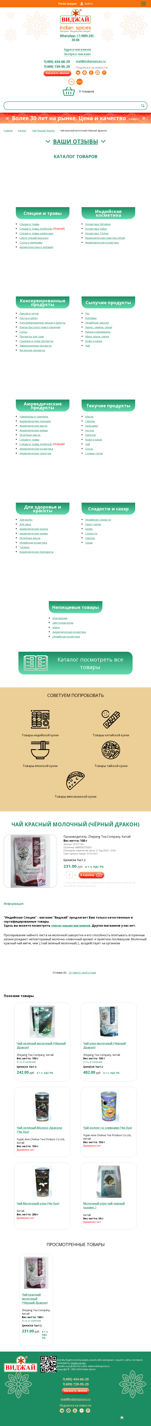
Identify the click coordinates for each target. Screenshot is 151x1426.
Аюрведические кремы (34, 430)
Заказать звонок (57, 73)
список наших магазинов (70, 926)
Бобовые (91, 318)
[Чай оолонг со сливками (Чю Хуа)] (108, 1106)
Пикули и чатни (29, 313)
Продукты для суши (32, 336)
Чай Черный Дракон (43, 130)
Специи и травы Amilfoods (36, 228)
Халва (89, 529)
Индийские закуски (97, 322)
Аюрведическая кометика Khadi (105, 238)
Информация (13, 904)
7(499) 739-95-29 (57, 66)
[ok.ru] (91, 72)
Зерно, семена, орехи (98, 327)
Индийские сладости (98, 519)
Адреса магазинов (77, 49)
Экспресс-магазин (77, 54)
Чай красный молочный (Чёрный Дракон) (35, 1299)
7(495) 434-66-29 (57, 61)
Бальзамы (91, 425)
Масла (89, 416)
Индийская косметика (33, 542)
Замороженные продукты (36, 345)
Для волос (26, 519)
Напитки (90, 435)
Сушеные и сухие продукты (36, 341)
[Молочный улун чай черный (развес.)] (108, 1182)
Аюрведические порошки (35, 421)
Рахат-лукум (93, 524)
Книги (56, 627)
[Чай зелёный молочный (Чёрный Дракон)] (42, 1021)
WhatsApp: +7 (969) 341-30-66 (77, 38)
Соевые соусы (94, 453)
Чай (87, 345)
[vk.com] (78, 72)
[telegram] (84, 72)
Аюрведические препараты (36, 552)
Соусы (23, 332)
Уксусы (89, 430)
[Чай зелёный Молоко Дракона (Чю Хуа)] (42, 1106)
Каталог (22, 130)
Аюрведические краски (34, 529)
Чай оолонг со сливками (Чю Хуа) (107, 1128)
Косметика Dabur (96, 228)
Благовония (59, 618)
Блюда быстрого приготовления (40, 327)
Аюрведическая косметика (102, 242)
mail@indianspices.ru (91, 61)
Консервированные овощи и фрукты (42, 322)
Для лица (25, 524)
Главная (8, 130)
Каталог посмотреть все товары (90, 663)
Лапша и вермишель (97, 332)
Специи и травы (29, 224)
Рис (87, 313)
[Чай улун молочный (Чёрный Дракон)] (108, 1021)
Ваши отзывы (75, 141)
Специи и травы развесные (36, 233)
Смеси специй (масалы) (34, 238)
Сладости (91, 533)
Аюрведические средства (35, 453)
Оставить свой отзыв (82, 972)
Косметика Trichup (96, 233)
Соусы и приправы (31, 242)
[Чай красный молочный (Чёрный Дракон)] (36, 1273)
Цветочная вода (62, 623)
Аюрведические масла (33, 425)
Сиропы (90, 421)
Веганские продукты (32, 350)
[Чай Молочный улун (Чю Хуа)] (42, 1182)
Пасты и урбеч (29, 318)
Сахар (89, 542)
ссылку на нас (78, 1363)
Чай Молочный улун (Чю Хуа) (38, 1203)
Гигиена (24, 547)
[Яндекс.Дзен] (97, 72)
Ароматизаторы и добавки (36, 247)
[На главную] (75, 23)
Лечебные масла (30, 435)
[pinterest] (104, 72)
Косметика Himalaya (98, 224)
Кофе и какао (93, 341)
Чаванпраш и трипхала (34, 416)
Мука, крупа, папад (97, 336)
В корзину (87, 875)
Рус (71, 81)
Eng (79, 81)
